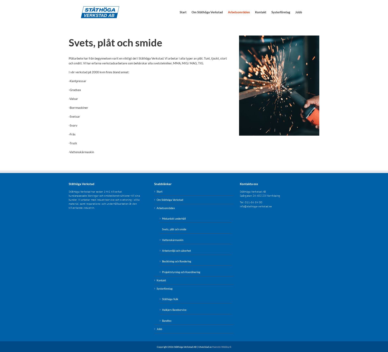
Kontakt (161, 280)
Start (159, 191)
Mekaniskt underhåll (174, 218)
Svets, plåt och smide (174, 229)
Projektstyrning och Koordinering (181, 272)
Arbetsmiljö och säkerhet (176, 250)
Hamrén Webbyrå (221, 346)
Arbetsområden (166, 208)
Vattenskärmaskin (172, 240)
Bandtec (167, 320)
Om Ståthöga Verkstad (170, 199)
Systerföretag (165, 288)
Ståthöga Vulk (170, 299)
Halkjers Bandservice (174, 309)
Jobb (159, 329)
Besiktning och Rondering (176, 261)
